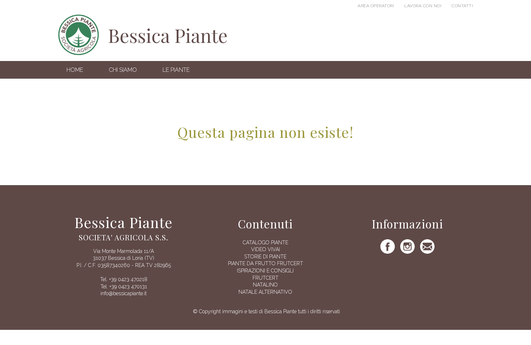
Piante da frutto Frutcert (265, 263)
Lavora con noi (422, 5)
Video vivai (265, 249)
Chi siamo (123, 69)
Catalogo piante (265, 242)
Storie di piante (265, 256)
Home (74, 69)
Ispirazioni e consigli (265, 271)
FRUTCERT (265, 278)
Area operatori (376, 5)
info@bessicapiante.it (123, 293)
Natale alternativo (265, 292)
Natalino (265, 285)
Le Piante (176, 69)
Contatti (462, 5)
